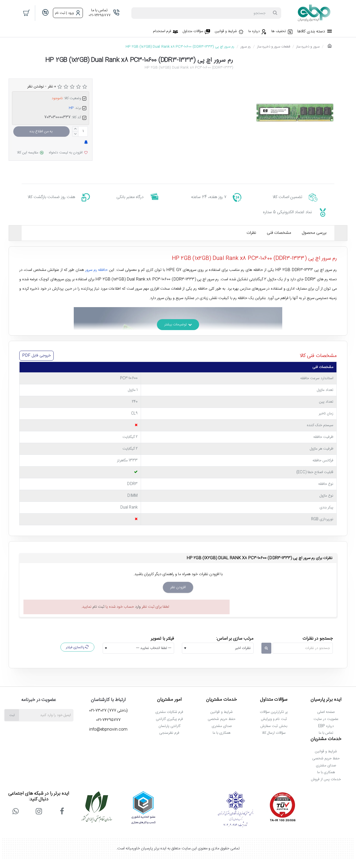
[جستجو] (275, 13)
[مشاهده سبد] (27, 13)
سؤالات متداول (274, 699)
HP (71, 108)
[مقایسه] (45, 13)
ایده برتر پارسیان (326, 699)
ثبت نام (98, 607)
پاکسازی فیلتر (75, 647)
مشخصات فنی (279, 232)
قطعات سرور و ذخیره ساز (273, 47)
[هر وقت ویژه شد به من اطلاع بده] (86, 142)
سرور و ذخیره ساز (307, 47)
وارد (138, 607)
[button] (41, 131)
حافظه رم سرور (96, 270)
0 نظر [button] (52, 86)
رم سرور (246, 47)
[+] (75, 129)
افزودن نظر (178, 587)
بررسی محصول (314, 232)
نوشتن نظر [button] (35, 86)
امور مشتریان (169, 699)
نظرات (251, 232)
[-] (75, 134)
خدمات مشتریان (221, 699)
